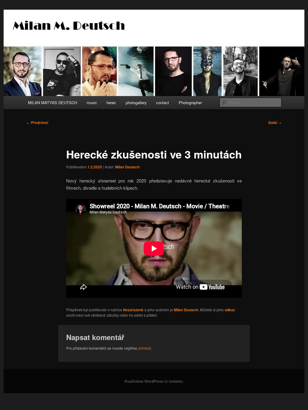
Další (275, 122)
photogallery (136, 102)
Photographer (190, 102)
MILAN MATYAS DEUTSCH (52, 102)
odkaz (230, 309)
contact (162, 102)
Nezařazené (133, 309)
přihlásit (144, 348)
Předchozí (37, 122)
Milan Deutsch (127, 167)
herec (111, 102)
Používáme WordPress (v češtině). (154, 381)
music (92, 102)
